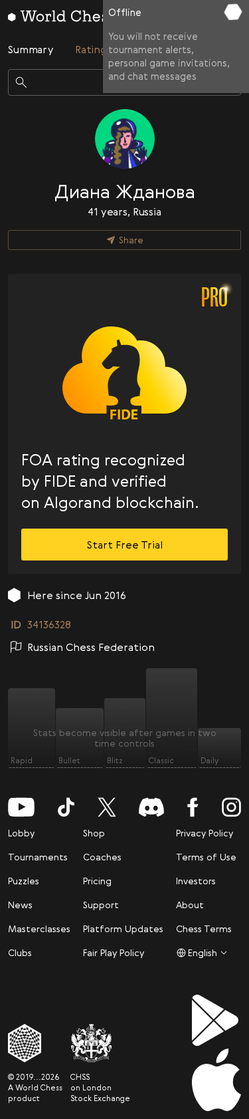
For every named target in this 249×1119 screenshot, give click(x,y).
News (20, 904)
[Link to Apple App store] (216, 1080)
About (190, 904)
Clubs (20, 952)
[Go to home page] (61, 16)
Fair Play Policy (113, 952)
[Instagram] (231, 807)
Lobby (21, 832)
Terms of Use (206, 856)
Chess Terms (204, 928)
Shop (94, 832)
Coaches (102, 856)
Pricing (97, 880)
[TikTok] (66, 807)
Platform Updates (123, 928)
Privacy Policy (204, 832)
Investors (196, 880)
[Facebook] (193, 807)
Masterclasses (39, 928)
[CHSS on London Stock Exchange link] (100, 1043)
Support (101, 904)
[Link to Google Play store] (216, 1020)
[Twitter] (107, 807)
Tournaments (38, 856)
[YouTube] (21, 807)
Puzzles (23, 880)
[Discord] (151, 807)
